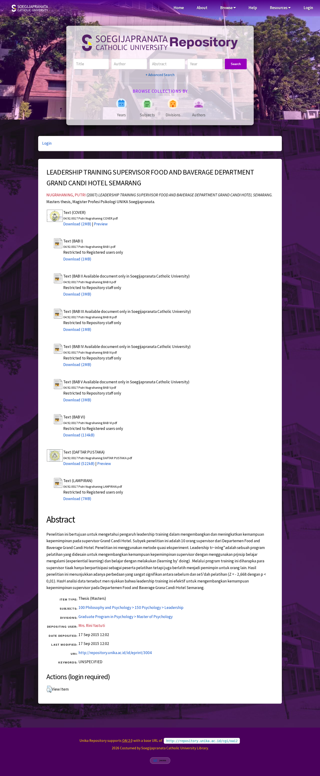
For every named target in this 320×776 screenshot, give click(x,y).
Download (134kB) (79, 435)
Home (179, 7)
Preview (101, 224)
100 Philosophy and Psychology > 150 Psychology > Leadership (130, 607)
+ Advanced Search (160, 75)
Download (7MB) (77, 498)
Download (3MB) (77, 294)
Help (253, 7)
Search (236, 64)
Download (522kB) (79, 463)
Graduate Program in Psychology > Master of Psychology (125, 616)
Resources (279, 7)
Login (308, 7)
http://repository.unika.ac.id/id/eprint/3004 (115, 652)
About (202, 7)
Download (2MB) (77, 224)
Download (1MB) (77, 259)
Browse (226, 7)
